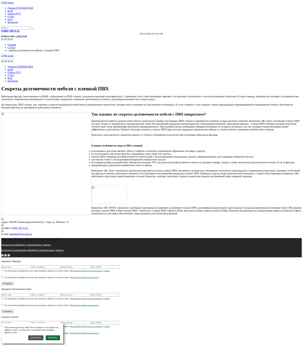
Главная (12, 44)
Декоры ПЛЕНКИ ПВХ (20, 8)
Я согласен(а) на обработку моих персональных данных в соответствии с (57, 271)
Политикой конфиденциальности (84, 277)
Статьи (11, 47)
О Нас (11, 16)
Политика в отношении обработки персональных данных (32, 250)
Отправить (8, 283)
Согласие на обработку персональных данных (26, 244)
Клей (10, 10)
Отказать (35, 338)
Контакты (13, 22)
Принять (53, 338)
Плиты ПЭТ (14, 13)
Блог (10, 19)
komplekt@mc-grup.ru (20, 234)
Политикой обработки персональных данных (90, 271)
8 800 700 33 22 (20, 228)
